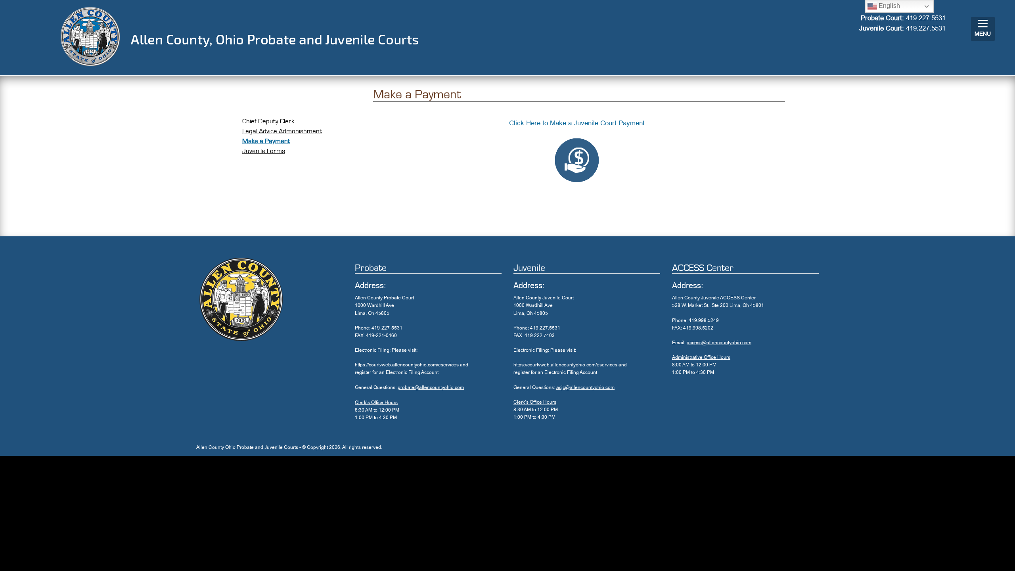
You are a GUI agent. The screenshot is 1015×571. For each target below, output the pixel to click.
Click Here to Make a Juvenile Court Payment (577, 123)
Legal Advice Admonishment (282, 131)
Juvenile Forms (263, 151)
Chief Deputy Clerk (268, 121)
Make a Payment (266, 141)
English (888, 5)
